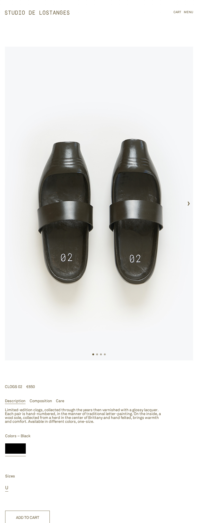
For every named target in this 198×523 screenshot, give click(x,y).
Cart (177, 12)
